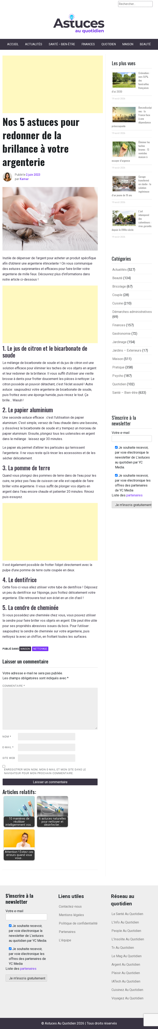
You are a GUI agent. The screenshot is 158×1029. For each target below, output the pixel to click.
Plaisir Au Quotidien (126, 973)
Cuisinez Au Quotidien (127, 990)
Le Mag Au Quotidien (127, 956)
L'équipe (65, 940)
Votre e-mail (120, 433)
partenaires (134, 495)
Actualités (33, 44)
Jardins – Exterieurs (126, 350)
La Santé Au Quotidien (127, 914)
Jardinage (119, 342)
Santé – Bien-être (62, 44)
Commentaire (13, 685)
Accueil (13, 44)
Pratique (118, 367)
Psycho (117, 376)
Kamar (24, 179)
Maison (127, 44)
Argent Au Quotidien (126, 964)
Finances (88, 44)
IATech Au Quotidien (126, 981)
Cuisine (117, 303)
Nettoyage (40, 648)
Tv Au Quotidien (123, 948)
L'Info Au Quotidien (125, 922)
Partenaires (67, 932)
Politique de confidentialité (78, 923)
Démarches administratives (132, 312)
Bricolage (119, 286)
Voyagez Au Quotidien (127, 998)
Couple (117, 295)
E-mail (8, 747)
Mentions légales (71, 915)
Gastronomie (121, 334)
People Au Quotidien (126, 931)
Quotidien (108, 44)
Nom (6, 736)
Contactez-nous (70, 906)
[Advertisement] (52, 84)
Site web (8, 758)
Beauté (145, 44)
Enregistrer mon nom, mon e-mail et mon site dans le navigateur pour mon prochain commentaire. (45, 771)
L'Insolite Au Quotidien (128, 939)
